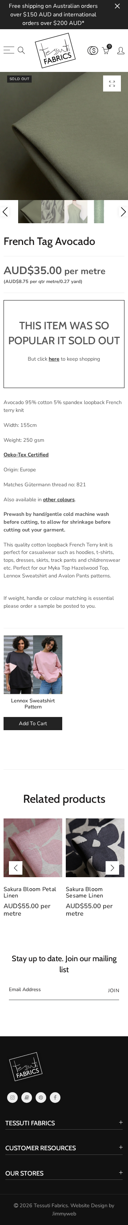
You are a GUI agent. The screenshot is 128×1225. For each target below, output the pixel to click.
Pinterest (41, 1097)
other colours (59, 499)
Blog (26, 1097)
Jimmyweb (64, 1213)
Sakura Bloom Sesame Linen (84, 892)
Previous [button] (4, 211)
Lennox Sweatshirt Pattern (33, 703)
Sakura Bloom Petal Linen (30, 892)
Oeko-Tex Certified (26, 454)
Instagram (12, 1097)
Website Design (88, 1205)
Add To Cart (33, 723)
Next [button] (123, 211)
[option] (64, 136)
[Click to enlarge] (112, 83)
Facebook (55, 1097)
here (54, 358)
